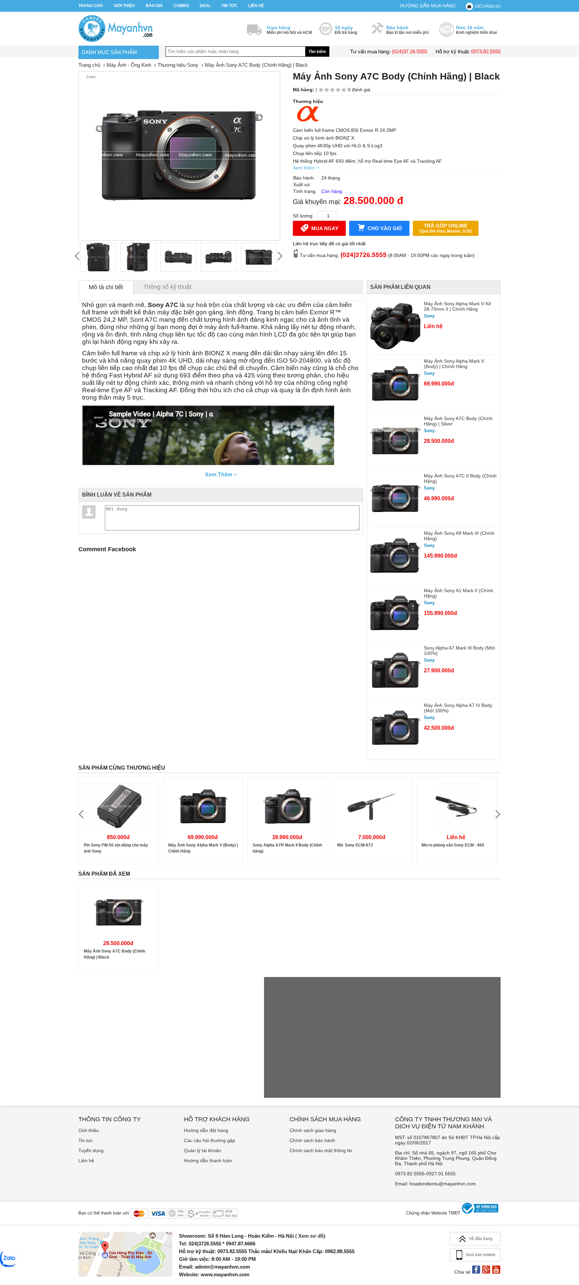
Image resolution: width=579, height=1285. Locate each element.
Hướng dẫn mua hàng (428, 5)
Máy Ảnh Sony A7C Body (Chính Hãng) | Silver (458, 421)
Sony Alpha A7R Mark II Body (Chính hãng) (287, 848)
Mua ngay (324, 228)
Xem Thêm (219, 474)
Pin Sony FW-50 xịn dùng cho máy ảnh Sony (116, 848)
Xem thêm (304, 167)
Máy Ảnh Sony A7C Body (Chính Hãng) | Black (114, 954)
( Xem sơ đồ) (310, 1236)
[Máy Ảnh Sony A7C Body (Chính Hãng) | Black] (98, 257)
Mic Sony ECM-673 (355, 845)
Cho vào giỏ (385, 228)
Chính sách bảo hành (312, 1140)
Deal (205, 5)
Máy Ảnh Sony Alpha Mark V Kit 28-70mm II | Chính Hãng (457, 306)
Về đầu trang (481, 1238)
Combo (181, 5)
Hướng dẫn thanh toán (208, 1160)
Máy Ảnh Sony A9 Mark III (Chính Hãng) (459, 535)
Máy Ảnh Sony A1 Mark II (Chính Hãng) (458, 593)
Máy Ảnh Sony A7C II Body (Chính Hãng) (460, 478)
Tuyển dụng (91, 1150)
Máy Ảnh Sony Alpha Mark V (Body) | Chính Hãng (454, 363)
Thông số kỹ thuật (167, 287)
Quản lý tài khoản (202, 1150)
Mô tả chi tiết (106, 287)
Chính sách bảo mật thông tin (321, 1150)
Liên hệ (256, 5)
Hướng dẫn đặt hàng (206, 1130)
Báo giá (154, 5)
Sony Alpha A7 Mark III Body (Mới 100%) (459, 650)
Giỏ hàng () (488, 6)
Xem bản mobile (481, 1254)
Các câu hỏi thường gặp (209, 1140)
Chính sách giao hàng (313, 1130)
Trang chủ (90, 5)
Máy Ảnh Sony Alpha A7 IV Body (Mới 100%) (458, 708)
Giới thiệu (124, 5)
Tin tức (229, 5)
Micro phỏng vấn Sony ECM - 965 (453, 845)
